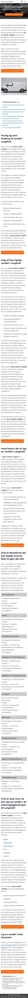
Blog (15, 996)
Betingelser (24, 996)
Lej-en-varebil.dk (7, 2)
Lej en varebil (4, 996)
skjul (18, 102)
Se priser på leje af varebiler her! (14, 14)
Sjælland (3, 947)
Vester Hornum (8, 846)
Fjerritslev (6, 853)
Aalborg (5, 839)
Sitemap (19, 996)
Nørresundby (7, 842)
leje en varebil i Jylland (10, 945)
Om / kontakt (10, 996)
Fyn (20, 945)
